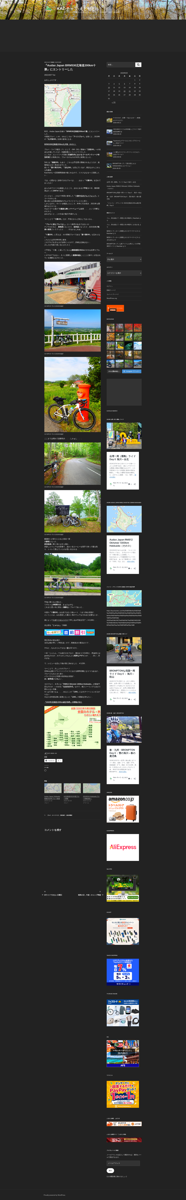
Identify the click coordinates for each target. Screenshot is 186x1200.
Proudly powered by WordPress (54, 1195)
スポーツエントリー (60, 620)
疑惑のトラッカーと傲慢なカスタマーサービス (122, 231)
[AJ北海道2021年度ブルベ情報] (72, 788)
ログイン (110, 286)
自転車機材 (69, 815)
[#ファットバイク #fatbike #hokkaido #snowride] (111, 328)
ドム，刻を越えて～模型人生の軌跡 (119, 218)
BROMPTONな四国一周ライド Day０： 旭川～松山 (124, 192)
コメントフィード (113, 294)
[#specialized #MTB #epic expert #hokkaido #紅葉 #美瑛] (120, 328)
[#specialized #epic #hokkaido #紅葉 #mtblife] (138, 328)
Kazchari (58, 62)
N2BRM (66, 687)
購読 (110, 1170)
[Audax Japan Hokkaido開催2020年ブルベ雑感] (53, 788)
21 (130, 91)
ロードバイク (55, 815)
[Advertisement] (93, 36)
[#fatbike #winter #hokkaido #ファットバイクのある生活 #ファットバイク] (111, 355)
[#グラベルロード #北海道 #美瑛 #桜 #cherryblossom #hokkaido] (111, 346)
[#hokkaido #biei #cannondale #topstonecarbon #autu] (138, 355)
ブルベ (49, 815)
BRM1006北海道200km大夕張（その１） (60, 144)
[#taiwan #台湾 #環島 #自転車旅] (120, 346)
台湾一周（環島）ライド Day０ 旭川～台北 (121, 182)
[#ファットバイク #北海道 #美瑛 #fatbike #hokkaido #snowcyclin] (138, 346)
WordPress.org (112, 298)
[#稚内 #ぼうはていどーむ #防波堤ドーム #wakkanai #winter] (129, 346)
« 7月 (113, 102)
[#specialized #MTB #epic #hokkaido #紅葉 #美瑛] (129, 328)
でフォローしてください (116, 308)
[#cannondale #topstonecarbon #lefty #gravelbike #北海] (120, 364)
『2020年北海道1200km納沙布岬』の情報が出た (63, 702)
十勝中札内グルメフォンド (85, 196)
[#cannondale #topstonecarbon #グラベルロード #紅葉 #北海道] (111, 337)
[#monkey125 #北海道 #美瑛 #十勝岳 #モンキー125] (111, 364)
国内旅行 (62, 815)
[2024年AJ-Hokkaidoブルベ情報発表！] (91, 788)
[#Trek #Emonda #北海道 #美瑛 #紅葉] (120, 355)
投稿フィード (111, 290)
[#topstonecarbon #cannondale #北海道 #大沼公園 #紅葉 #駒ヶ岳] (129, 355)
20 (124, 91)
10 (109, 87)
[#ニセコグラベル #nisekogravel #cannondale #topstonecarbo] (129, 337)
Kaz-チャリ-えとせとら (78, 8)
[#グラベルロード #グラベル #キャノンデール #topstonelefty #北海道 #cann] (129, 364)
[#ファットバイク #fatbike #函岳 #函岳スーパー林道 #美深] (120, 337)
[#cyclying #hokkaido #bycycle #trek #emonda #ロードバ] (138, 364)
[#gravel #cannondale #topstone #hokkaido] (138, 337)
